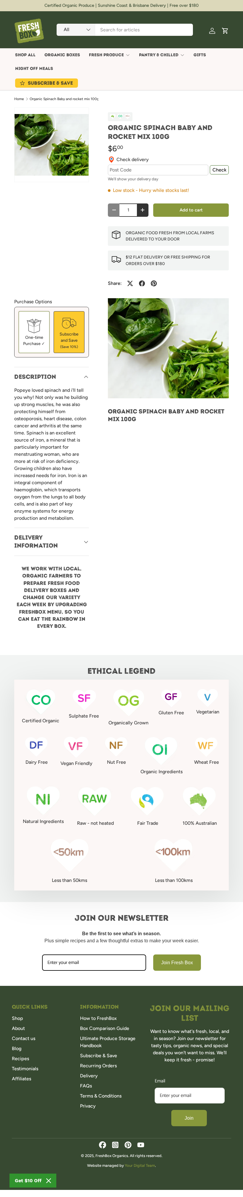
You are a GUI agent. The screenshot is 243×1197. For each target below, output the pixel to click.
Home (19, 99)
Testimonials (25, 1068)
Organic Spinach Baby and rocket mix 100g (64, 99)
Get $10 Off (28, 1180)
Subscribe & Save (98, 1055)
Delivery (89, 1076)
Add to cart (191, 210)
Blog (16, 1048)
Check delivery (132, 159)
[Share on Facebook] (142, 283)
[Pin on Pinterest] (154, 283)
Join (189, 1118)
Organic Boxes (62, 55)
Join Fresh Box (177, 962)
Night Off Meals (34, 68)
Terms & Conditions (101, 1096)
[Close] (48, 1180)
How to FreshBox (98, 1018)
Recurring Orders (98, 1065)
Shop (17, 1018)
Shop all (25, 55)
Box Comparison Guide (104, 1028)
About (18, 1028)
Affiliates (21, 1079)
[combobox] (125, 30)
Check (219, 170)
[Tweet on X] (130, 283)
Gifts (200, 55)
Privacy (88, 1106)
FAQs (86, 1086)
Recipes (20, 1058)
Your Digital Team (140, 1165)
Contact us (23, 1038)
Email (160, 1081)
